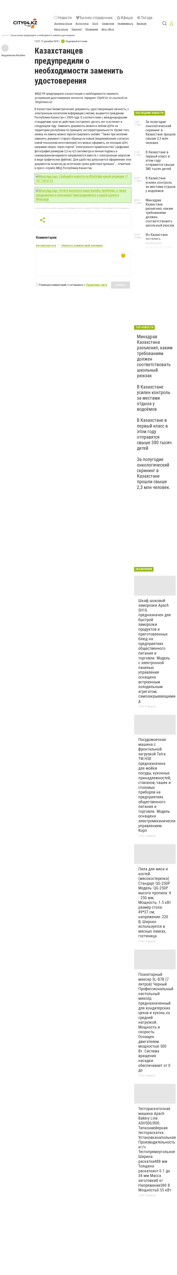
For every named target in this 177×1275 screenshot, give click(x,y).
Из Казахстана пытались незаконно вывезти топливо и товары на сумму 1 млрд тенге (160, 245)
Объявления (91, 29)
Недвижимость (125, 23)
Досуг (95, 23)
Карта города (61, 29)
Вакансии (141, 23)
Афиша (127, 17)
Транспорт (76, 29)
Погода (146, 17)
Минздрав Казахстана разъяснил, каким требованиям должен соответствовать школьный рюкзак (160, 212)
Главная (5, 35)
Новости (65, 17)
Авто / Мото (107, 29)
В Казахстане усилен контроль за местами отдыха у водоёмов (160, 184)
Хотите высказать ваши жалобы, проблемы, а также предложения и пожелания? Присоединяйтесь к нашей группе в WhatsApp (81, 195)
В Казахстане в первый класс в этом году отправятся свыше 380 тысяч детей (160, 160)
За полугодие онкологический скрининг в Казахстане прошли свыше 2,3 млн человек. (160, 132)
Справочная (108, 23)
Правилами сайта (96, 285)
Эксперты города (63, 23)
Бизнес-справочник (96, 17)
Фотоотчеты (82, 23)
